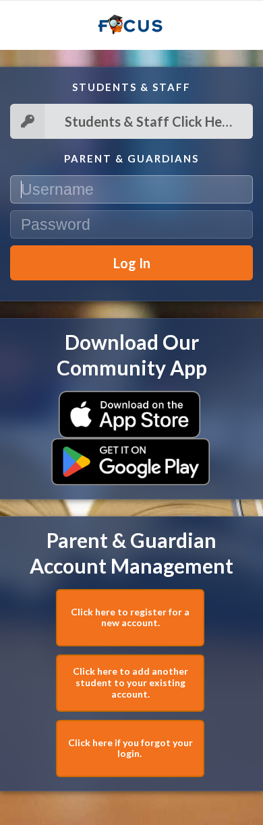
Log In (131, 263)
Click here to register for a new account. (130, 617)
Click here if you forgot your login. (130, 748)
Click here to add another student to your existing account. (130, 682)
